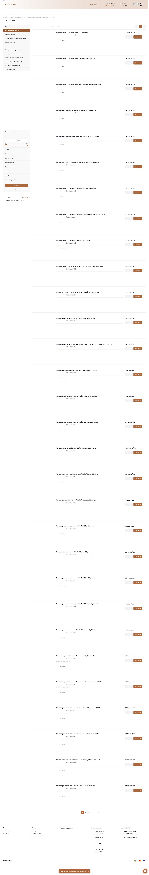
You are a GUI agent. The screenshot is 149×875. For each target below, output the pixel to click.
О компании (7, 831)
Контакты (6, 833)
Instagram (61, 832)
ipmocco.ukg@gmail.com (131, 837)
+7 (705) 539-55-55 (110, 4)
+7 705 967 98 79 (98, 843)
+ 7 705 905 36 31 (98, 837)
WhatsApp (65, 832)
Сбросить (16, 189)
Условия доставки (37, 835)
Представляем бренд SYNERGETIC (14, 200)
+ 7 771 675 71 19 (98, 849)
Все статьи (25, 197)
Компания (6, 828)
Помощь (34, 831)
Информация (36, 828)
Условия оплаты (36, 833)
